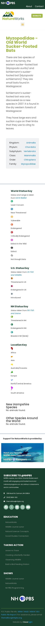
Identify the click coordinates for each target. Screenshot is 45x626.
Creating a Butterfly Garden (17, 555)
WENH (20, 611)
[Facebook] (6, 507)
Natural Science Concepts (17, 531)
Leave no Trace (12, 550)
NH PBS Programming (14, 588)
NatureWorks (11, 522)
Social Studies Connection (17, 536)
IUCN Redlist (21, 198)
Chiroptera (30, 159)
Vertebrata (30, 151)
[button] (22, 24)
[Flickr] (17, 507)
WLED (26, 611)
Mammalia (30, 155)
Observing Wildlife (13, 559)
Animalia (31, 142)
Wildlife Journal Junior (14, 527)
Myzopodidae (28, 163)
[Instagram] (22, 507)
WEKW (32, 611)
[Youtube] (28, 507)
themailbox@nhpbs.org (11, 618)
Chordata (30, 147)
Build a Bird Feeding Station (17, 564)
